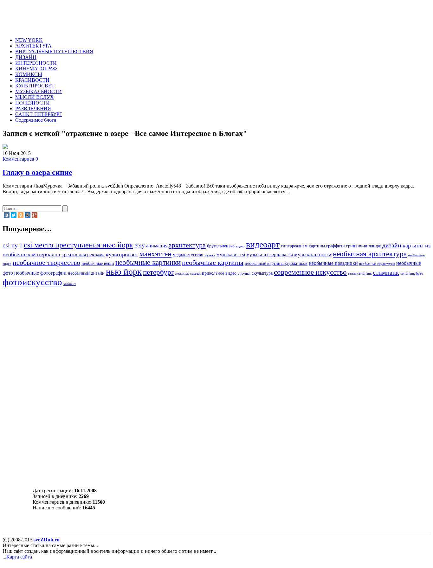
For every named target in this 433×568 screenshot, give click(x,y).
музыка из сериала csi (269, 255)
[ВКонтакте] (7, 215)
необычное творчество (46, 262)
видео (240, 246)
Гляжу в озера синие (37, 172)
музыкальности (313, 254)
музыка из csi (231, 255)
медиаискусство (188, 254)
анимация (156, 246)
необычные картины (212, 262)
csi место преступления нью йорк (78, 244)
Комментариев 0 (20, 159)
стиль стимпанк (360, 273)
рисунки (244, 273)
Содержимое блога (35, 120)
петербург (158, 272)
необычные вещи (97, 263)
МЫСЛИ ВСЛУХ (34, 97)
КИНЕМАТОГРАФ (36, 68)
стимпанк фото (411, 273)
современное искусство (310, 272)
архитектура (187, 245)
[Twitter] (13, 215)
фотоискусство (32, 282)
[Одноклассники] (20, 215)
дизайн (391, 245)
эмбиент (69, 284)
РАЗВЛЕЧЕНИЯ (33, 108)
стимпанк (386, 272)
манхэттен (155, 254)
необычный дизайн (86, 273)
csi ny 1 (13, 245)
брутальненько (221, 246)
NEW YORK (29, 40)
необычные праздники (333, 263)
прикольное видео (219, 273)
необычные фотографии (40, 273)
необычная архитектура (370, 254)
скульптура (262, 273)
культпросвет (122, 254)
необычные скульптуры (377, 263)
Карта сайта (19, 556)
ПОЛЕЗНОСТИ (32, 102)
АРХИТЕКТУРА (33, 45)
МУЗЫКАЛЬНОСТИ (38, 91)
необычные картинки (148, 262)
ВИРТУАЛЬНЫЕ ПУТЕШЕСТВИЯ (54, 51)
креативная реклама (83, 255)
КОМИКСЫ (28, 74)
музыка (209, 255)
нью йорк (124, 272)
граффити (335, 246)
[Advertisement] (135, 17)
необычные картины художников (276, 263)
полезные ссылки (188, 273)
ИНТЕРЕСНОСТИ (36, 63)
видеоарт (263, 244)
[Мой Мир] (27, 215)
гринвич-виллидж (363, 246)
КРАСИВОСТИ (32, 80)
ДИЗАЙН (25, 57)
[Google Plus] (34, 215)
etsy (139, 245)
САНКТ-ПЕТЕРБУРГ (38, 114)
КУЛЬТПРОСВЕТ (35, 85)
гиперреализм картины (303, 246)
